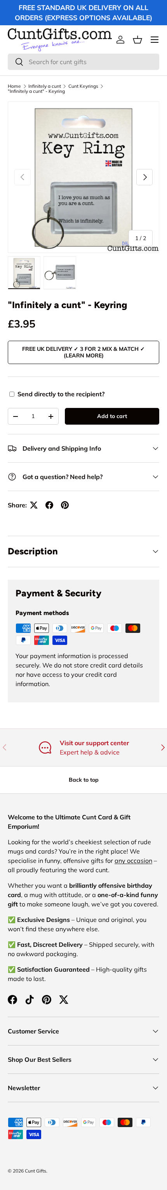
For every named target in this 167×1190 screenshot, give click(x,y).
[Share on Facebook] (49, 505)
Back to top (84, 779)
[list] (83, 177)
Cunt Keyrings (83, 86)
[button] (137, 39)
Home (14, 86)
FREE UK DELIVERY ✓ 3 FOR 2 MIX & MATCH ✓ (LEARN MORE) (83, 352)
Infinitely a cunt (44, 86)
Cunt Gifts (35, 1171)
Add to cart (112, 416)
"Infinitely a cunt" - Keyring (36, 91)
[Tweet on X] (34, 505)
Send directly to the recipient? (60, 394)
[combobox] (83, 62)
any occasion (133, 860)
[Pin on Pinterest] (65, 505)
